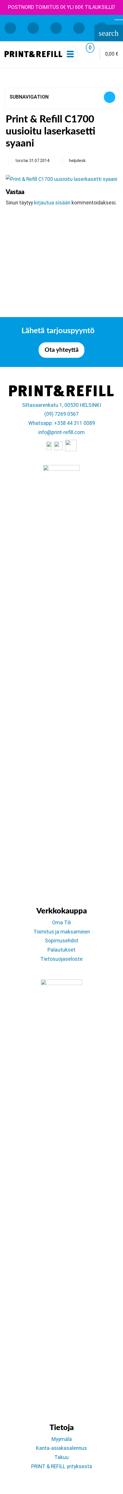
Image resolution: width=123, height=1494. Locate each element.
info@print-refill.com (61, 432)
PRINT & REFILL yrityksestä (61, 1466)
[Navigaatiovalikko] (70, 54)
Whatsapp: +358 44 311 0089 (61, 423)
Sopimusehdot (61, 941)
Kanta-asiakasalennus (61, 1448)
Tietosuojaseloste (61, 959)
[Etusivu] (33, 54)
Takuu (61, 1457)
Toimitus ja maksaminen (61, 932)
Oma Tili (61, 922)
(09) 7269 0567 (61, 414)
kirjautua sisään (52, 203)
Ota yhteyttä (62, 350)
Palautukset (61, 950)
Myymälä (61, 1439)
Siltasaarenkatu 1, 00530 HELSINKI (61, 405)
